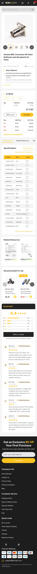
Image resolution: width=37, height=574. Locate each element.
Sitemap (4, 534)
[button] (22, 3)
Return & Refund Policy (9, 502)
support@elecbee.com (13, 561)
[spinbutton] (13, 98)
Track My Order (7, 509)
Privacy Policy (6, 481)
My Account (6, 523)
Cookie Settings (6, 566)
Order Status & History (9, 526)
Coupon (4, 530)
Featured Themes (7, 537)
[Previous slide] (5, 47)
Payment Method (7, 505)
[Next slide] (32, 47)
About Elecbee (7, 474)
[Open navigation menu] (2, 3)
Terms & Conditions (8, 485)
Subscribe (18, 461)
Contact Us (5, 477)
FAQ (3, 513)
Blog (3, 488)
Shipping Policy (7, 498)
